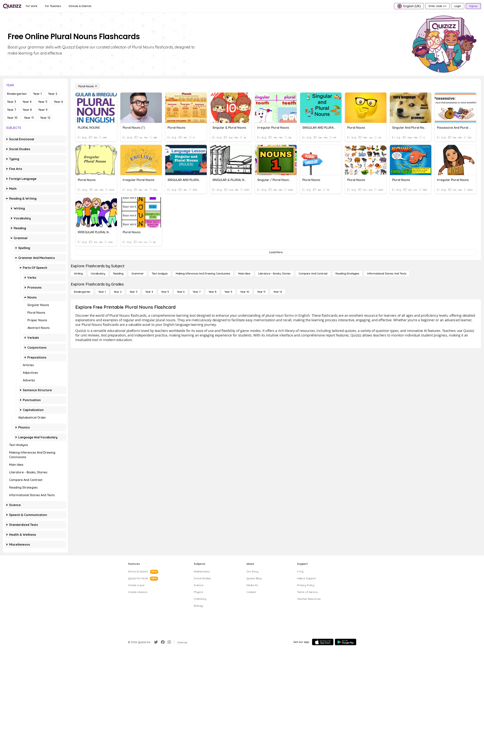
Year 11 (29, 118)
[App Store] (322, 642)
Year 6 (58, 102)
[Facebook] (163, 642)
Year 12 (45, 118)
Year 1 (37, 94)
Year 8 (27, 110)
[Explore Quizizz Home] (12, 6)
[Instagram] (169, 642)
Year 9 (42, 110)
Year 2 (52, 94)
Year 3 (11, 102)
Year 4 (27, 102)
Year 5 (42, 102)
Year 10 (12, 118)
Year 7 (11, 110)
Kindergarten (17, 94)
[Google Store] (345, 642)
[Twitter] (156, 642)
